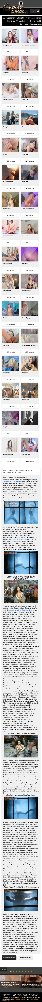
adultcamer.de (14, 7)
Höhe (30, 21)
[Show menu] (21, 3)
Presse (6, 1000)
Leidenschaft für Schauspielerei (21, 610)
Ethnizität (20, 18)
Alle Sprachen (9, 18)
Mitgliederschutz (33, 999)
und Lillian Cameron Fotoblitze (19, 539)
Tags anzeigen (36, 24)
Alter (28, 18)
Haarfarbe (10, 21)
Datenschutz (16, 999)
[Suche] (38, 11)
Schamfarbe (21, 21)
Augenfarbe (36, 18)
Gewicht (37, 21)
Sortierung (24, 24)
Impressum (24, 999)
